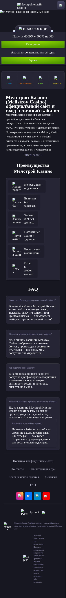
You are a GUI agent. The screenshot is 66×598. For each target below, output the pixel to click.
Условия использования (24, 477)
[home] (33, 5)
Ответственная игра (42, 469)
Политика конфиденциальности (33, 461)
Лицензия (51, 477)
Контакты (17, 469)
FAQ (33, 485)
